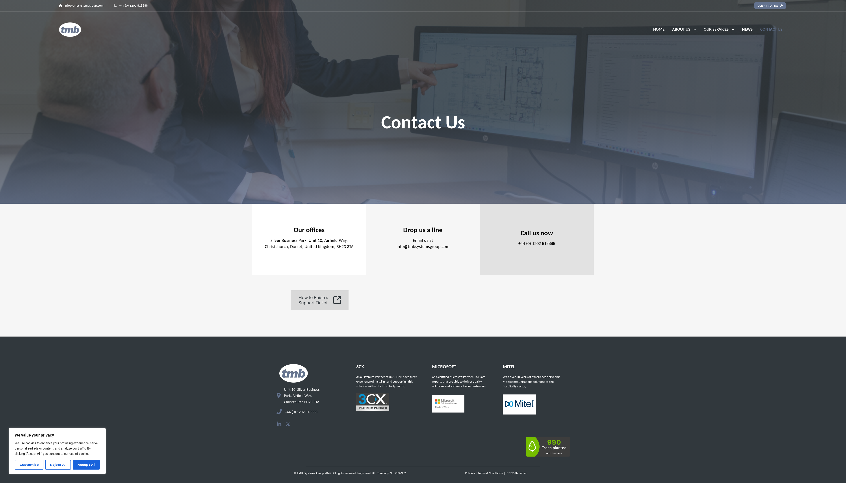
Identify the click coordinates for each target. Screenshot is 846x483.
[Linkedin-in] (279, 424)
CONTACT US (771, 30)
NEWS (747, 30)
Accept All (86, 465)
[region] (57, 451)
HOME (658, 30)
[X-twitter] (287, 424)
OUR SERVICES (716, 30)
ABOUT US (681, 30)
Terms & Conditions (490, 473)
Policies (470, 473)
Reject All (58, 465)
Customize (29, 465)
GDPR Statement (516, 473)
